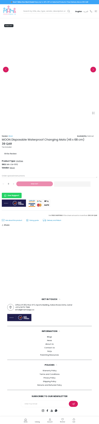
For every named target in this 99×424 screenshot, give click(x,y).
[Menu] (95, 11)
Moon (11, 136)
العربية (85, 11)
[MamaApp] (10, 11)
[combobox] (47, 11)
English (78, 11)
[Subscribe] (73, 404)
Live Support (13, 195)
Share (6, 225)
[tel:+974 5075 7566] (91, 11)
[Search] (68, 11)
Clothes (19, 161)
